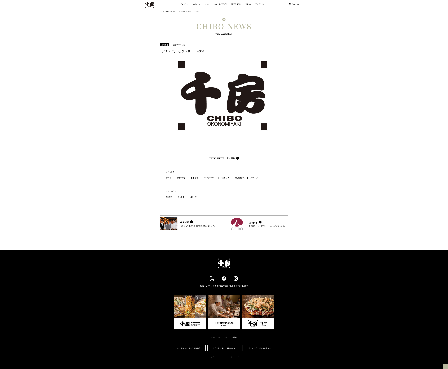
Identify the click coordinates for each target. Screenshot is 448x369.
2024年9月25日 (179, 45)
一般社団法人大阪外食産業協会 (259, 348)
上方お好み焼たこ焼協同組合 (224, 348)
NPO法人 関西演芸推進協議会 (188, 348)
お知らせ (164, 45)
